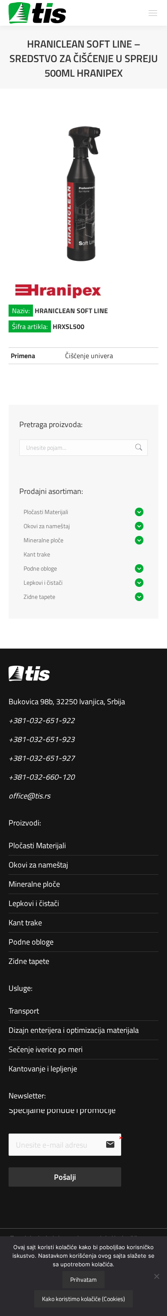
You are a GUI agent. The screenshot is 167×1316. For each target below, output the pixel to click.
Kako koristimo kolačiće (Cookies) (83, 1298)
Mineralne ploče (34, 884)
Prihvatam (83, 1279)
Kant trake (25, 922)
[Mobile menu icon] (152, 13)
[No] (156, 1276)
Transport (24, 1011)
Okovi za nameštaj (38, 864)
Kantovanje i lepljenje (43, 1068)
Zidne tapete (29, 961)
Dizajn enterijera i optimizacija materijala (74, 1030)
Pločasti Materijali (37, 845)
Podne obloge (31, 942)
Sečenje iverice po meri (46, 1049)
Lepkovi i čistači (34, 903)
